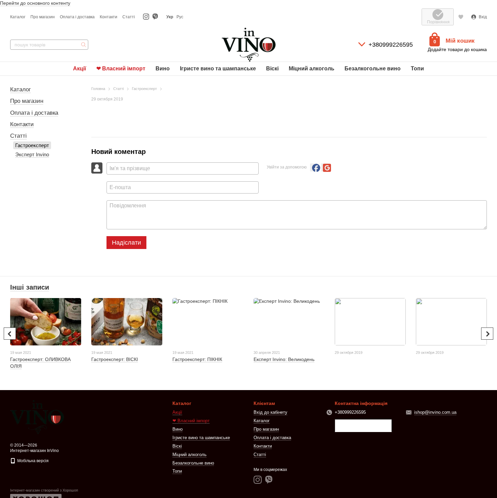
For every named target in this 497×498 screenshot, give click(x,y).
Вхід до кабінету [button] (270, 412)
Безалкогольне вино (373, 68)
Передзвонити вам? (363, 426)
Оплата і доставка (77, 17)
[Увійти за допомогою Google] (325, 167)
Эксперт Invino (32, 154)
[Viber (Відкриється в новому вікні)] (155, 17)
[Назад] (10, 333)
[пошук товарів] (82, 45)
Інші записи (29, 287)
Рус (179, 17)
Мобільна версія (32, 460)
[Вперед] (487, 333)
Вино (163, 68)
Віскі (272, 68)
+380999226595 (391, 44)
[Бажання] (461, 17)
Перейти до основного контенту (35, 3)
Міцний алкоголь (311, 68)
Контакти (108, 17)
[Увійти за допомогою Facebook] (314, 167)
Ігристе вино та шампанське (218, 68)
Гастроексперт (32, 145)
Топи (417, 68)
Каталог (17, 17)
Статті (128, 17)
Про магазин (42, 17)
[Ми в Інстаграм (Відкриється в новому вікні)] (146, 17)
